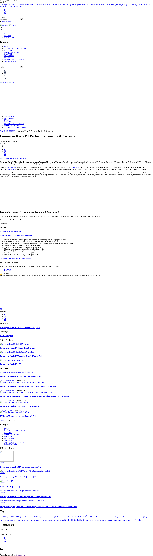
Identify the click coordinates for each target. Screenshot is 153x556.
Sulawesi (104, 520)
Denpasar (62, 517)
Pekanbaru (44, 520)
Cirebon (57, 517)
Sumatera (109, 520)
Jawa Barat (107, 517)
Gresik (66, 517)
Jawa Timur (123, 517)
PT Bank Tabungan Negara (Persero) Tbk (18, 416)
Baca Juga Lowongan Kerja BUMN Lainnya (15, 258)
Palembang (29, 520)
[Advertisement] (76, 99)
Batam (30, 517)
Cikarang (51, 517)
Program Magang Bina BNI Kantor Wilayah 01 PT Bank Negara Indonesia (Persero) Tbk (38, 507)
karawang (140, 517)
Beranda (7, 34)
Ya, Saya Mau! (21, 555)
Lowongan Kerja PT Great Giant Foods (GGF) (20, 328)
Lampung (146, 517)
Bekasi (35, 517)
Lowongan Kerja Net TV (10, 364)
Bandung (14, 516)
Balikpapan (6, 517)
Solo (101, 520)
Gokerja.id (75, 167)
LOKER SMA (9, 56)
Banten (27, 517)
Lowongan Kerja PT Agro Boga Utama (129, 5)
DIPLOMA (8, 50)
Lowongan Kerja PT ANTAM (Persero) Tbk (19, 477)
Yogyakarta (138, 520)
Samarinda (58, 520)
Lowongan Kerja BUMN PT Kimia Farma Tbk (49, 5)
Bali (1, 517)
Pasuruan (39, 520)
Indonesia (70, 517)
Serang (92, 520)
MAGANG (8, 58)
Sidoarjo (96, 520)
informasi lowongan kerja (54, 173)
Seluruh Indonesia (71, 519)
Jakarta (2, 309)
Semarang (86, 520)
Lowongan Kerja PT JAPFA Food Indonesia (16, 235)
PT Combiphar (6, 336)
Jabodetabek (81, 516)
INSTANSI (8, 54)
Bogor (41, 517)
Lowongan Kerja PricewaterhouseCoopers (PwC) (21, 376)
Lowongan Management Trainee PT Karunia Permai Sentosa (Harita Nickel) (90, 5)
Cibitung (45, 517)
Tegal (132, 520)
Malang (19, 520)
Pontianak (49, 520)
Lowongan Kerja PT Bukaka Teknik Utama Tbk (21, 356)
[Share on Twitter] (5, 151)
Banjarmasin (21, 517)
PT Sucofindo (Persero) (10, 487)
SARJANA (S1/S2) (10, 61)
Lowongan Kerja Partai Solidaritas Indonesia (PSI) (17, 5)
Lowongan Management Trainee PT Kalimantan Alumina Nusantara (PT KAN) (34, 396)
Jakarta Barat (100, 517)
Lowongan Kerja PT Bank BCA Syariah (17, 348)
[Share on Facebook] (4, 149)
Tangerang (126, 520)
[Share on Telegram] (5, 155)
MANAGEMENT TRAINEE (14, 59)
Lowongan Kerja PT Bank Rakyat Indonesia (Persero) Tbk (25, 497)
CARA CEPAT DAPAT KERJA (15, 48)
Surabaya (117, 520)
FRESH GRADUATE (11, 52)
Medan (23, 520)
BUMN (6, 46)
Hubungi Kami (7, 21)
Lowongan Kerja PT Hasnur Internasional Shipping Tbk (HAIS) (28, 386)
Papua (34, 520)
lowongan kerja (12, 167)
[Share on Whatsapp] (5, 153)
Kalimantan (131, 517)
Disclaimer (7, 36)
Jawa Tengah (115, 517)
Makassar (13, 520)
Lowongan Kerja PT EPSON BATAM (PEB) (19, 406)
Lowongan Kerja (5, 520)
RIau (54, 520)
